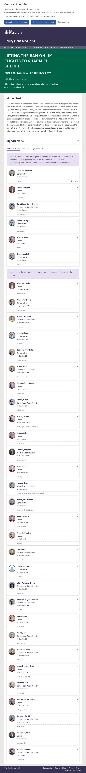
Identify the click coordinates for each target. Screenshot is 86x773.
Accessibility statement (73, 771)
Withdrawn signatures (33, 148)
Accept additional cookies (16, 22)
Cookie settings (63, 22)
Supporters (13, 148)
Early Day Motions (19, 41)
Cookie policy (48, 768)
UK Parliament (9, 47)
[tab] (13, 149)
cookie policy (50, 16)
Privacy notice (74, 768)
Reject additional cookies (43, 22)
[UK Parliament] (13, 31)
